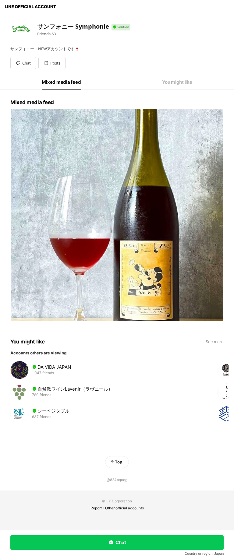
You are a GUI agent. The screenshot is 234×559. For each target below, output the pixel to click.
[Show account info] (121, 27)
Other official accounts (124, 508)
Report (96, 508)
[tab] (61, 82)
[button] (52, 63)
